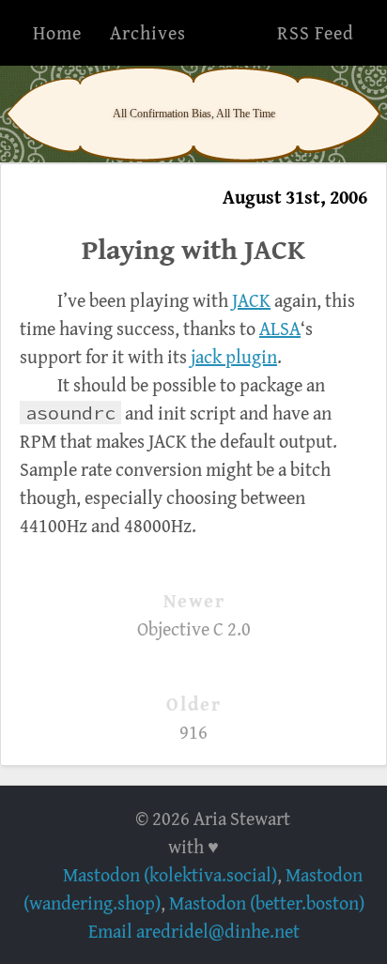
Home (57, 32)
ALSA (280, 328)
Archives (148, 32)
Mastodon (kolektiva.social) (170, 874)
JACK (251, 300)
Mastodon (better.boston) (266, 902)
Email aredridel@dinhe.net (194, 930)
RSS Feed (315, 32)
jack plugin (234, 356)
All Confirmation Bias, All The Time (194, 113)
